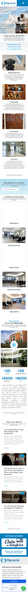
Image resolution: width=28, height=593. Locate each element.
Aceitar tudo (14, 581)
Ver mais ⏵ (6, 448)
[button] (23, 3)
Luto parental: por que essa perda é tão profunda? (13, 431)
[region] (14, 579)
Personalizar (14, 585)
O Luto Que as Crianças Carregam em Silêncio (14, 507)
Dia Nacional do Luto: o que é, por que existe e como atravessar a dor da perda (14, 471)
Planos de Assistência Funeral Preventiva (14, 552)
